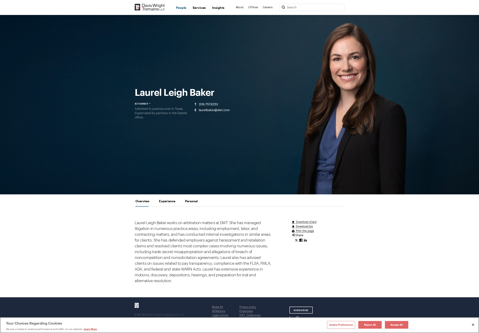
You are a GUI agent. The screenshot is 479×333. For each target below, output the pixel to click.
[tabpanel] (239, 252)
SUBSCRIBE (301, 310)
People (181, 7)
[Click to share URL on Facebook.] (300, 240)
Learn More (90, 329)
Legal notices (220, 315)
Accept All (396, 324)
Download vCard (305, 222)
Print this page (304, 231)
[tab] (142, 201)
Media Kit (217, 307)
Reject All (370, 324)
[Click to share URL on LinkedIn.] (305, 240)
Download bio (304, 226)
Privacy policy (248, 307)
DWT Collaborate (250, 315)
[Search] (283, 7)
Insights (218, 7)
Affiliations (218, 311)
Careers (268, 7)
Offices (253, 7)
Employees (246, 311)
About (240, 7)
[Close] (473, 325)
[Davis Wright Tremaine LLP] (150, 7)
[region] (239, 325)
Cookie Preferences (341, 324)
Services (199, 7)
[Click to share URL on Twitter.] (296, 240)
